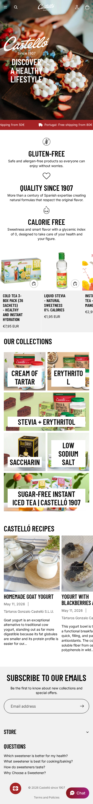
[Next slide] (84, 290)
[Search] (15, 7)
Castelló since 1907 (52, 787)
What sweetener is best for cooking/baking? (38, 761)
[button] (77, 793)
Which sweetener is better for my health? (36, 756)
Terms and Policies (46, 797)
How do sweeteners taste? (24, 767)
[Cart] (87, 7)
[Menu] (5, 7)
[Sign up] (82, 706)
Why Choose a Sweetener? (25, 772)
